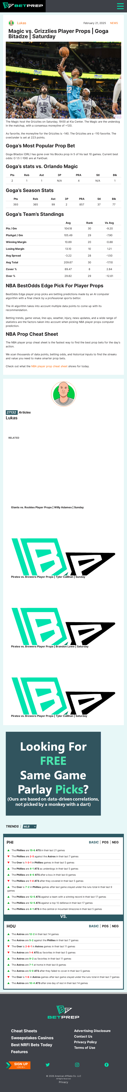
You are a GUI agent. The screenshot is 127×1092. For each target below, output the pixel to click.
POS (105, 842)
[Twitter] (48, 1065)
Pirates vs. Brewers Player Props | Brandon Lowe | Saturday (49, 646)
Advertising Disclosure (92, 1031)
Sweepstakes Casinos (32, 1037)
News (114, 23)
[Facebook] (107, 1065)
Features (19, 1051)
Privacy (63, 1082)
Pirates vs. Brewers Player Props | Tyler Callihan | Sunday (48, 576)
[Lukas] (11, 23)
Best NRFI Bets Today (31, 1044)
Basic (94, 842)
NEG (115, 842)
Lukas (21, 23)
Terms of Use (84, 1048)
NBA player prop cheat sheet (49, 366)
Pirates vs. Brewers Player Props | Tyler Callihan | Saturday (49, 716)
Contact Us (83, 1036)
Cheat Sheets (24, 1030)
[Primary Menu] (120, 6)
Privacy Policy (85, 1042)
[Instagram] (77, 1065)
